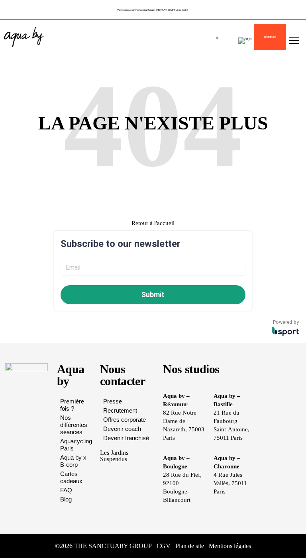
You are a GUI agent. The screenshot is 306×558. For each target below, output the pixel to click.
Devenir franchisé (126, 438)
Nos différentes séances (73, 424)
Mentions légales (230, 545)
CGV (164, 545)
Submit (153, 294)
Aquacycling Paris (76, 445)
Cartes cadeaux (71, 477)
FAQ (66, 490)
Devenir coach (122, 428)
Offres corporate (124, 419)
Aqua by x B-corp (73, 461)
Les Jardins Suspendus (114, 455)
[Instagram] (272, 546)
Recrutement (120, 410)
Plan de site (189, 545)
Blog (66, 499)
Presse (112, 401)
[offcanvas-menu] (294, 41)
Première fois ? (72, 405)
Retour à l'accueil (153, 223)
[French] (245, 41)
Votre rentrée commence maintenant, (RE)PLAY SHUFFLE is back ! (152, 9)
